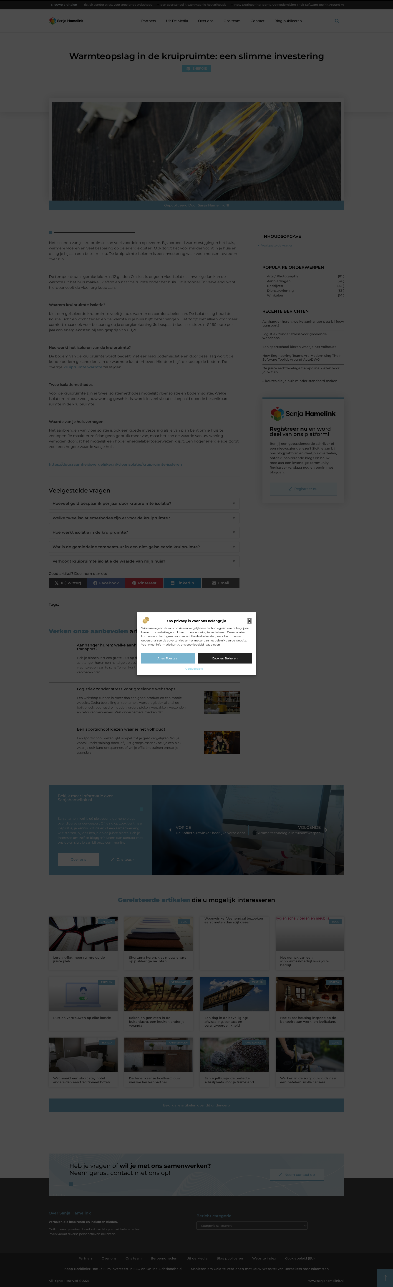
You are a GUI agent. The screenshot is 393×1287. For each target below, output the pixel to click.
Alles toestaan (168, 658)
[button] (249, 621)
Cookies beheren (225, 658)
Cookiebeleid (194, 668)
